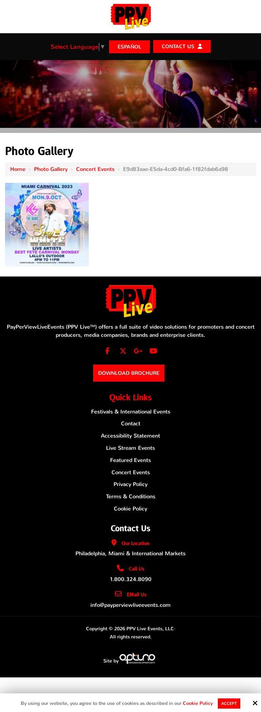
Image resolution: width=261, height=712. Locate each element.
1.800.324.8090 (131, 579)
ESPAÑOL (129, 46)
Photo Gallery (51, 169)
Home (17, 169)
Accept (229, 703)
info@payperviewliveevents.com (130, 605)
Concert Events (95, 169)
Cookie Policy (198, 704)
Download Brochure (128, 373)
